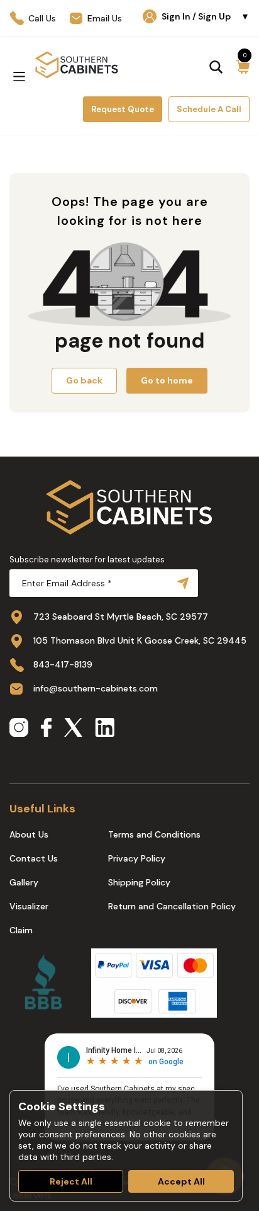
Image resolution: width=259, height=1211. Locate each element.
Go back (84, 380)
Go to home (167, 380)
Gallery (23, 882)
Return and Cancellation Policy (172, 906)
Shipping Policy (139, 882)
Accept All (181, 1181)
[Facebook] (46, 728)
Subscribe (180, 583)
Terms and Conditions (154, 834)
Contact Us (33, 858)
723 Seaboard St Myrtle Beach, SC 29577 (120, 616)
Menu (19, 76)
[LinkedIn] (104, 728)
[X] (73, 728)
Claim (21, 930)
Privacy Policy (136, 858)
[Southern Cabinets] (76, 65)
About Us (28, 834)
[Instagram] (18, 728)
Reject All (71, 1181)
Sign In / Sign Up (206, 16)
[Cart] (243, 67)
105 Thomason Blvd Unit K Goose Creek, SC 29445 (139, 640)
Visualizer (28, 906)
